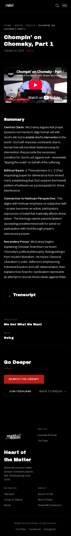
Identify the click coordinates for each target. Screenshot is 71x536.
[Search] (57, 5)
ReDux (30, 25)
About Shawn (45, 499)
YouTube (43, 440)
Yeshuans (9, 494)
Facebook (35, 529)
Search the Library (24, 379)
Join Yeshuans (20, 391)
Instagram (50, 529)
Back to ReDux (50, 391)
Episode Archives (47, 435)
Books (7, 505)
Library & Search (13, 499)
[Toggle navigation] (64, 5)
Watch (19, 25)
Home (8, 25)
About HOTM (45, 494)
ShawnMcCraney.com (50, 505)
